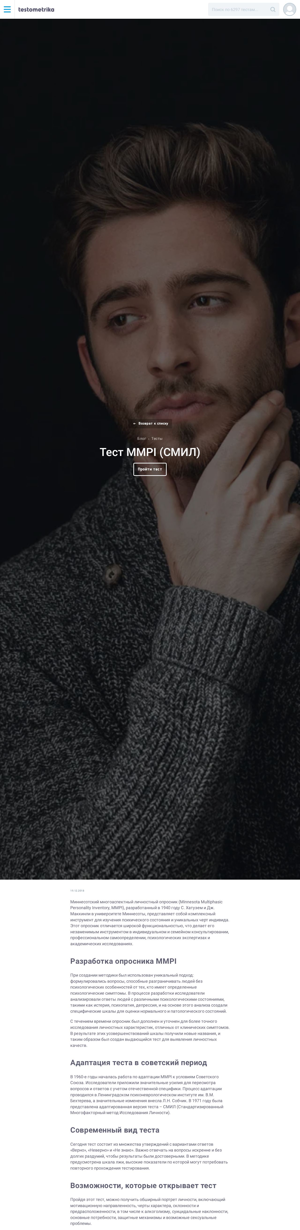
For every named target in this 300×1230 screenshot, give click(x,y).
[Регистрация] (289, 9)
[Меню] (7, 9)
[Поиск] (273, 9)
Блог (141, 438)
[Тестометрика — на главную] (36, 9)
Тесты (157, 438)
